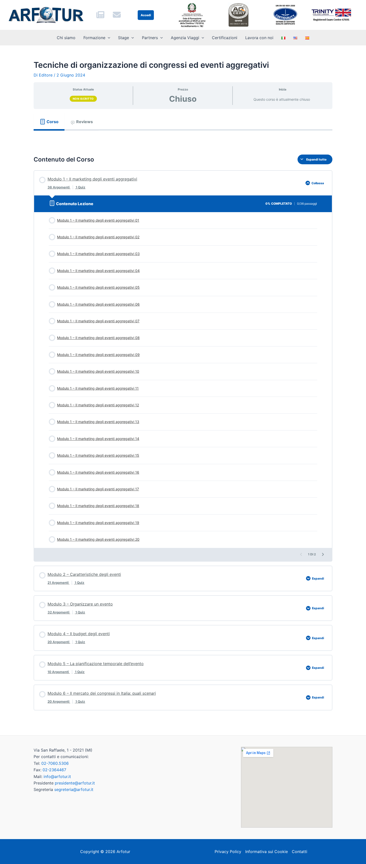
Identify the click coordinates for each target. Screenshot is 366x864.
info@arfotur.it (57, 776)
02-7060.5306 (55, 763)
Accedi (146, 15)
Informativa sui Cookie (266, 851)
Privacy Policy (228, 851)
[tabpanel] (183, 139)
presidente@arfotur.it (75, 782)
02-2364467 (54, 769)
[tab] (49, 121)
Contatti (299, 851)
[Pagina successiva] (322, 554)
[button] (107, 37)
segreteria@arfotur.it (73, 789)
